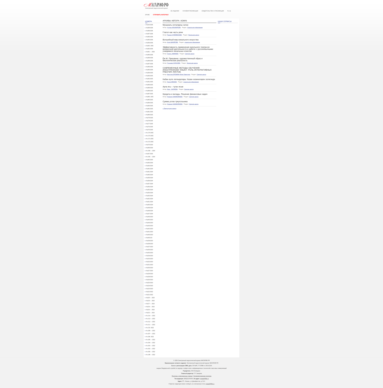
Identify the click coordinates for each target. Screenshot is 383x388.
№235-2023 (149, 252)
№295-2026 (149, 69)
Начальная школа (193, 35)
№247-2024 (149, 213)
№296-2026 (149, 66)
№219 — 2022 (150, 300)
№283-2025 (149, 105)
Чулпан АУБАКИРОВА (174, 27)
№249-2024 (149, 207)
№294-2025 (149, 72)
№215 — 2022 (150, 312)
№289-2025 (149, 87)
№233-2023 (149, 258)
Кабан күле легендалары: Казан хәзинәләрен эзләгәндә (189, 79)
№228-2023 (149, 276)
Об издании (175, 11)
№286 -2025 (149, 96)
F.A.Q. (229, 11)
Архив (147, 14)
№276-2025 (149, 126)
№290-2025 (149, 84)
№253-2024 (149, 195)
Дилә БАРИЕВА (172, 89)
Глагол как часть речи (173, 32)
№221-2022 (149, 294)
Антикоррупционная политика (202, 376)
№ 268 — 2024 (150, 150)
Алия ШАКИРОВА (172, 42)
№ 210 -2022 (150, 327)
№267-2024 (149, 153)
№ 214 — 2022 (150, 315)
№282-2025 (149, 108)
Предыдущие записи (169, 108)
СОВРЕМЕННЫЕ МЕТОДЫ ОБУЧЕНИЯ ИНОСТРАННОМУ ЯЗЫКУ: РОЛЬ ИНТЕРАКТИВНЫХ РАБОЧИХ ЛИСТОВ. (187, 70)
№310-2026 (149, 24)
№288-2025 (149, 90)
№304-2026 (149, 42)
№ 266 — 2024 (150, 156)
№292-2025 (149, 78)
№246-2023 (149, 216)
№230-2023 (149, 267)
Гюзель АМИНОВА (172, 53)
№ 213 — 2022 (150, 318)
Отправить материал (160, 14)
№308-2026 (149, 30)
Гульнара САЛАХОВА (173, 63)
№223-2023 (149, 288)
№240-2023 (149, 234)
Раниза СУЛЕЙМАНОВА (174, 35)
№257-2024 (149, 183)
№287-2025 (149, 93)
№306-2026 (149, 36)
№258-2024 (149, 180)
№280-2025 (149, 114)
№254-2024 (149, 192)
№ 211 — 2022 (150, 324)
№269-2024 (149, 147)
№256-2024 (149, 186)
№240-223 (149, 237)
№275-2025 (149, 129)
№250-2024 (149, 204)
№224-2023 (149, 285)
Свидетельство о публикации (213, 11)
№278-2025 (149, 120)
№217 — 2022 (150, 303)
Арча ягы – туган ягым (173, 87)
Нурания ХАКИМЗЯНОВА (175, 96)
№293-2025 (149, 75)
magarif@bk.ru (204, 378)
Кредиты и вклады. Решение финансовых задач (185, 94)
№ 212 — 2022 (150, 321)
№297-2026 (149, 63)
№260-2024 (149, 174)
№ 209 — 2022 (150, 330)
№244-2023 (149, 222)
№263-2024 (149, 165)
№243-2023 (149, 225)
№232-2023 (149, 261)
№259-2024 (149, 177)
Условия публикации (190, 11)
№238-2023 (149, 243)
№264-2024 (149, 162)
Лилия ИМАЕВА (172, 82)
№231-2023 (149, 264)
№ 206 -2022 (150, 336)
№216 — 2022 (150, 309)
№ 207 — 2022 (150, 333)
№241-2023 (149, 231)
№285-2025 (149, 99)
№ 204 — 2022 (150, 342)
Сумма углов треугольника (175, 101)
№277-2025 (149, 123)
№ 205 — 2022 (150, 339)
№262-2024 (149, 168)
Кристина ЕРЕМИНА (173, 74)
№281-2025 (149, 111)
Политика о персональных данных (182, 376)
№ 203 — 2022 (150, 345)
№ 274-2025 (149, 132)
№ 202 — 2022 (150, 348)
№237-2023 (149, 246)
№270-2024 (149, 144)
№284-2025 (149, 102)
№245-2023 (149, 219)
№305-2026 (149, 39)
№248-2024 (149, 210)
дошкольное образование (195, 27)
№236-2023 (149, 249)
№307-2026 (149, 33)
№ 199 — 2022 (150, 354)
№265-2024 (149, 159)
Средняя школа (189, 53)
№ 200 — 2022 (150, 351)
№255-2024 (149, 189)
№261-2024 (149, 171)
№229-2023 (149, 273)
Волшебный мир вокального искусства (180, 40)
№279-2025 (149, 117)
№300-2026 (149, 54)
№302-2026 (149, 48)
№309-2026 (149, 27)
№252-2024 (149, 198)
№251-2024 (149, 201)
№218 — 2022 (150, 306)
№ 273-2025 (149, 135)
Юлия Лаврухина (185, 74)
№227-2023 (149, 270)
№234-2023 (149, 255)
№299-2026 (149, 57)
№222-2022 (149, 291)
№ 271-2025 (149, 138)
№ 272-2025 (149, 141)
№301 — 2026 (150, 51)
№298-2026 (149, 60)
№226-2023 (149, 279)
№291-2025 (149, 81)
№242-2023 (149, 228)
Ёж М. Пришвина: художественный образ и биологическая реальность (182, 59)
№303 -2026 (149, 45)
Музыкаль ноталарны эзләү (175, 25)
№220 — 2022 (150, 297)
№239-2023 (149, 240)
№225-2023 (149, 282)
